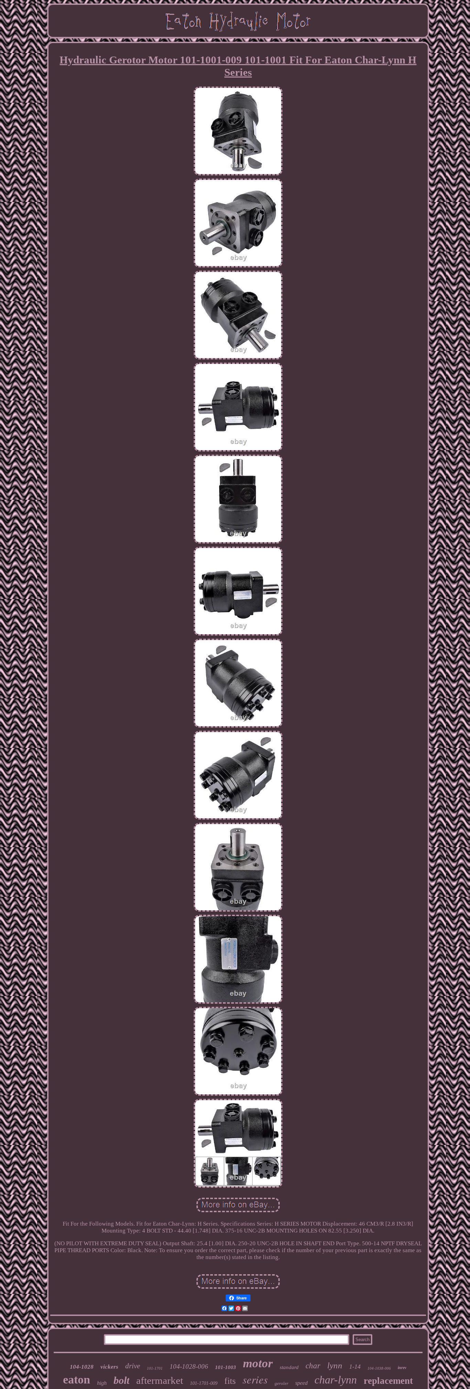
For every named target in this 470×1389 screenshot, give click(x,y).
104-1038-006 (379, 1368)
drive (132, 1366)
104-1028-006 (189, 1366)
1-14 (355, 1366)
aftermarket (159, 1380)
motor (258, 1363)
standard (289, 1367)
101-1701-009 (203, 1383)
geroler (281, 1383)
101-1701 (155, 1368)
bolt (121, 1380)
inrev (402, 1367)
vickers (109, 1366)
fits (230, 1381)
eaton (76, 1379)
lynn (334, 1365)
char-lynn (335, 1379)
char (313, 1365)
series (255, 1379)
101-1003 (225, 1367)
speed (301, 1383)
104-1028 (82, 1366)
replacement (388, 1381)
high (102, 1383)
